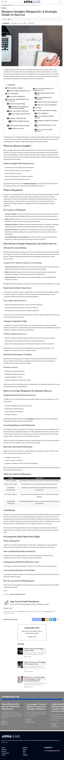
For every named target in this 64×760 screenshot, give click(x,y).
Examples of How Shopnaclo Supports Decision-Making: (18, 107)
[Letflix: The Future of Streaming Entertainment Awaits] (20, 664)
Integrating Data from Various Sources (44, 93)
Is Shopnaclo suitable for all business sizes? (47, 121)
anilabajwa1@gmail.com (53, 750)
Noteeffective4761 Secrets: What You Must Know (10, 706)
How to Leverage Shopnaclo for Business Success (43, 89)
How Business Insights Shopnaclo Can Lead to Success (17, 100)
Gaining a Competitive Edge (17, 118)
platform (31, 419)
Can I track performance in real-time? (45, 125)
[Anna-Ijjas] (32, 1)
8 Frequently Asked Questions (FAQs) (45, 110)
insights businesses (30, 183)
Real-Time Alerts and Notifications (47, 102)
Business (4, 8)
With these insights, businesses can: (19, 122)
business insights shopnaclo (17, 594)
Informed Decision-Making (17, 103)
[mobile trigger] (3, 2)
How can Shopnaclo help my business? (44, 116)
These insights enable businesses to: (19, 114)
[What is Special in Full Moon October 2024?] (20, 651)
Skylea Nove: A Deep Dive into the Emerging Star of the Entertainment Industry (34, 679)
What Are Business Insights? (15, 88)
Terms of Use (21, 611)
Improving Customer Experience (18, 111)
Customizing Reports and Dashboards (43, 98)
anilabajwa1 (6, 23)
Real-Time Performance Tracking (19, 125)
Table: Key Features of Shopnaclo (47, 105)
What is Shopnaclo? (12, 93)
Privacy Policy (47, 611)
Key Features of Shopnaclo (17, 96)
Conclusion (38, 107)
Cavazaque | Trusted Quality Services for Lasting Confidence (37, 706)
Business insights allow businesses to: (20, 91)
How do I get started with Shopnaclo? (43, 130)
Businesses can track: (18, 128)
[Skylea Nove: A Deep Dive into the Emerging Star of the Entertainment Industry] (20, 679)
